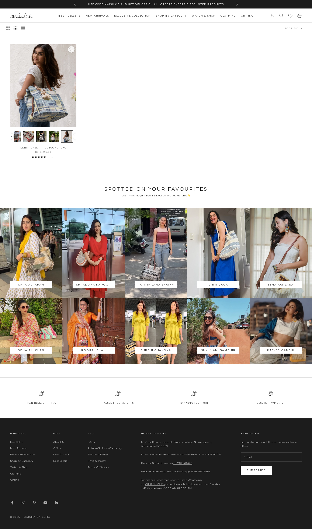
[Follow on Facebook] (12, 503)
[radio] (16, 136)
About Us (59, 442)
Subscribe (256, 470)
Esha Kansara (281, 284)
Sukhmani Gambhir (218, 350)
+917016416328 (182, 463)
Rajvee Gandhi (280, 350)
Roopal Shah (93, 350)
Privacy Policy (97, 460)
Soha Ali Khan (31, 350)
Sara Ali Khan (31, 284)
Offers (57, 448)
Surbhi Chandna (156, 350)
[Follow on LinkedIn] (56, 503)
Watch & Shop (204, 15)
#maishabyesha (137, 195)
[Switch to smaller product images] (15, 28)
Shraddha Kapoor (93, 284)
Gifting (247, 15)
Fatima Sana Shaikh (156, 284)
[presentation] (11, 136)
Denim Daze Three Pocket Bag (43, 148)
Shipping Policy (98, 454)
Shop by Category (171, 15)
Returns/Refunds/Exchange (105, 448)
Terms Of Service (98, 467)
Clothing (228, 15)
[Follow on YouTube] (45, 503)
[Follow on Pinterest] (34, 503)
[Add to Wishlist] (71, 49)
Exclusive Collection (132, 15)
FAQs (91, 442)
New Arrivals (97, 15)
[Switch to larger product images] (8, 28)
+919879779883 (201, 471)
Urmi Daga (218, 284)
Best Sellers (69, 15)
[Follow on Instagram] (23, 503)
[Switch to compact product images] (23, 28)
